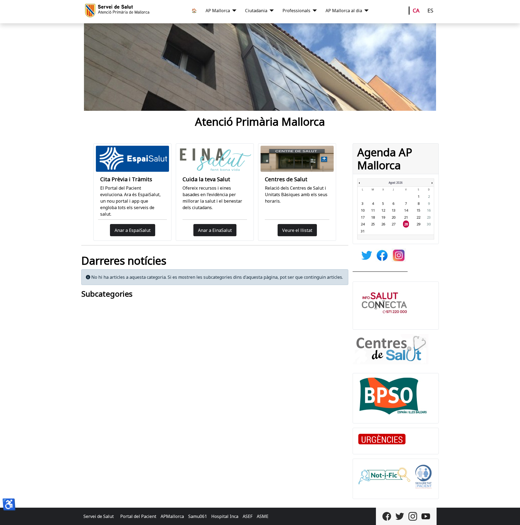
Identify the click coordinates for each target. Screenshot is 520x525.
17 (363, 217)
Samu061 (197, 516)
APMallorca (172, 516)
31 (363, 231)
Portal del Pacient (138, 516)
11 (373, 210)
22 (418, 217)
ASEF (247, 516)
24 (363, 224)
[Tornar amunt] (510, 515)
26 (383, 224)
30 (429, 224)
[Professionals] (313, 10)
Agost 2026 (396, 182)
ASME (262, 516)
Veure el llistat (297, 230)
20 (393, 217)
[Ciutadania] (270, 10)
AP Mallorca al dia (344, 10)
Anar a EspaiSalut (133, 230)
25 (373, 224)
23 (429, 217)
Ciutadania (256, 10)
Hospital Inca (224, 516)
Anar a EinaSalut (215, 230)
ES (430, 10)
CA (416, 10)
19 (383, 217)
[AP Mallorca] (233, 10)
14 (406, 210)
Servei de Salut (98, 516)
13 (393, 210)
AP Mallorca (218, 10)
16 (429, 210)
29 (418, 224)
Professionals (296, 10)
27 (393, 224)
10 (363, 210)
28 (406, 224)
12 (383, 210)
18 (373, 217)
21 (406, 217)
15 (418, 210)
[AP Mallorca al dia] (365, 10)
